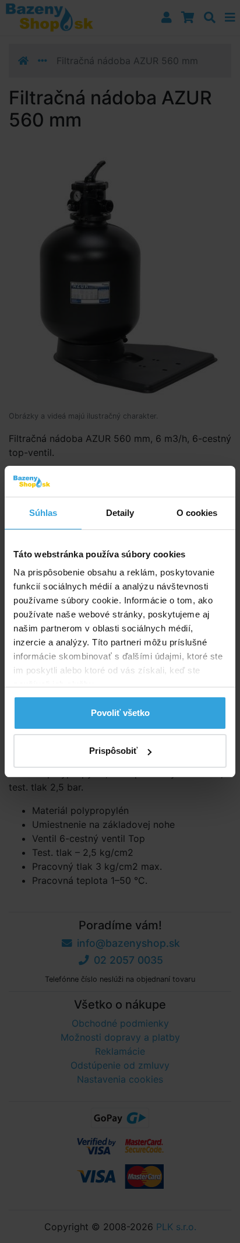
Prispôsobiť (113, 751)
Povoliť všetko (120, 713)
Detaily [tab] (120, 513)
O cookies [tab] (197, 513)
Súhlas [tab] (43, 513)
